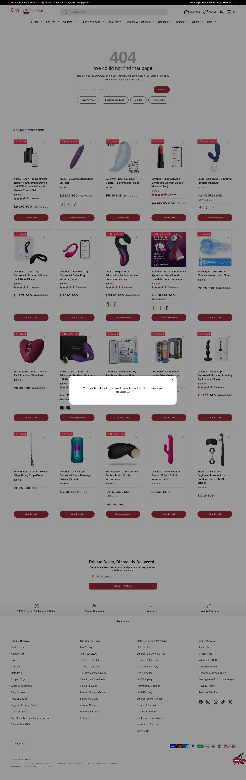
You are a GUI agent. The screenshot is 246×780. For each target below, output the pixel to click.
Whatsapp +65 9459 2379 (204, 2)
